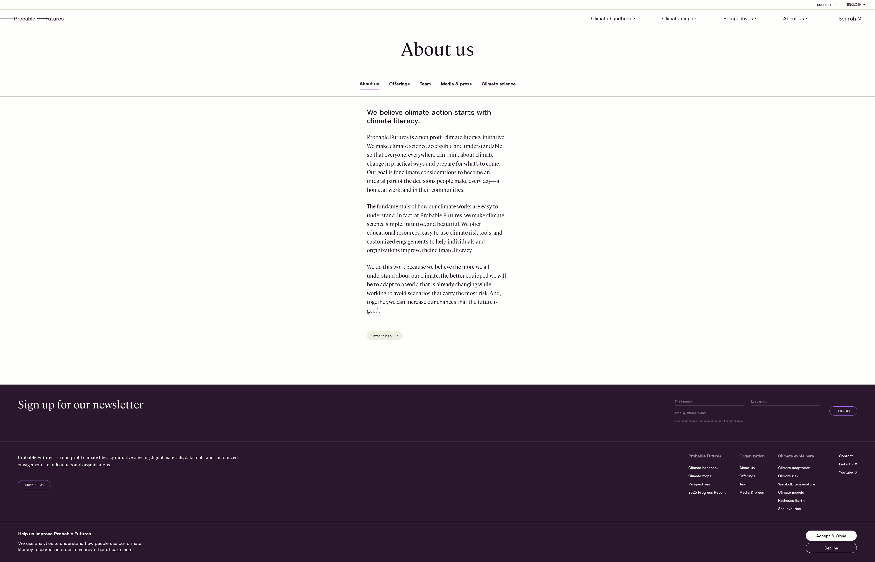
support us (34, 485)
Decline (831, 547)
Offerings (382, 336)
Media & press (751, 492)
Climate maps (677, 18)
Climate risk (788, 476)
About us (793, 18)
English (854, 4)
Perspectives (738, 18)
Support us (827, 4)
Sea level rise (789, 508)
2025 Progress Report (707, 492)
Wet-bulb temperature (796, 484)
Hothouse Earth (791, 500)
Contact (846, 456)
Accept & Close (831, 535)
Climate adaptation (794, 467)
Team (743, 484)
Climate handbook (611, 18)
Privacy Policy (733, 420)
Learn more (121, 549)
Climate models (791, 492)
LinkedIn (846, 464)
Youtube (846, 472)
